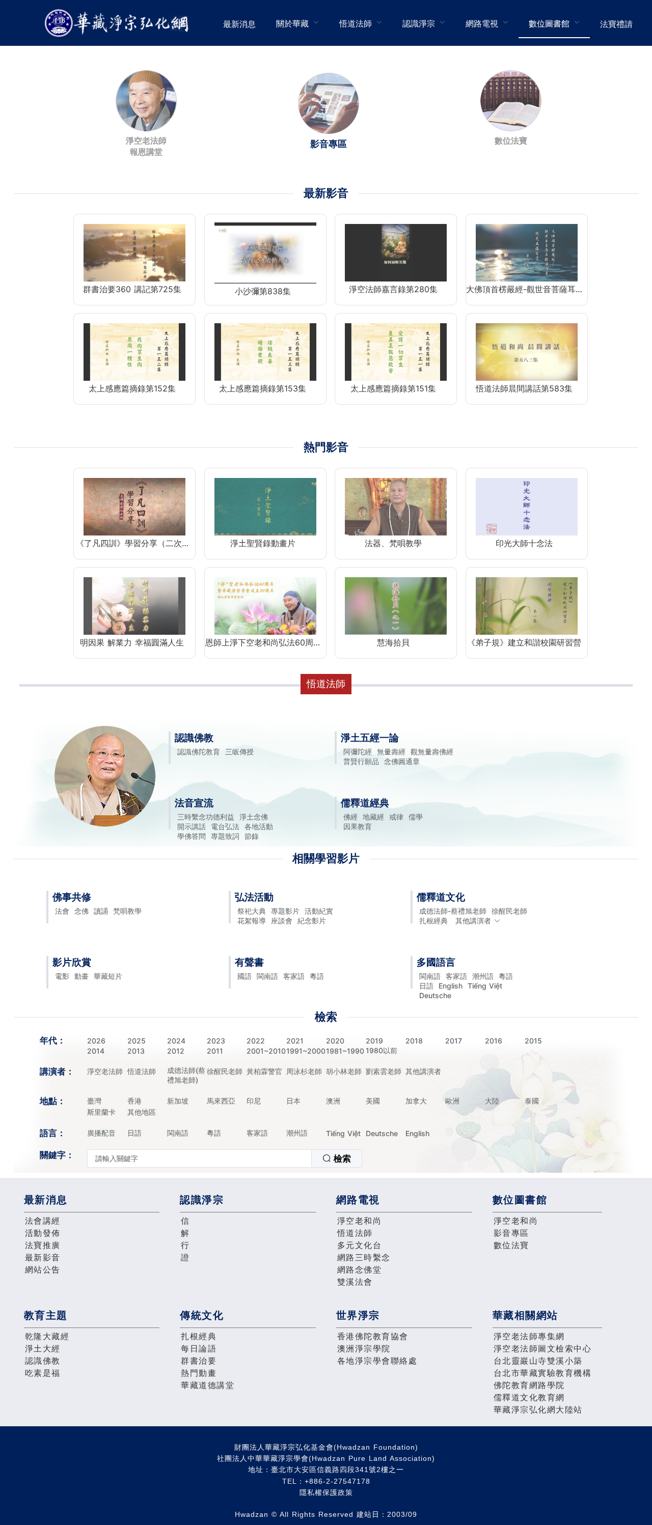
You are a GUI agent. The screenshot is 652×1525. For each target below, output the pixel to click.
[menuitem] (239, 23)
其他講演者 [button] (473, 920)
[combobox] (224, 1158)
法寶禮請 (616, 24)
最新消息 (239, 24)
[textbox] (199, 1158)
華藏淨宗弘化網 (119, 23)
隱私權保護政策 (326, 1492)
